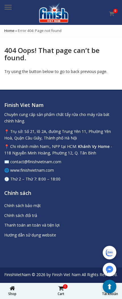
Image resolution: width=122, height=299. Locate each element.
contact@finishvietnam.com (35, 161)
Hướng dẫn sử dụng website (30, 235)
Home (9, 30)
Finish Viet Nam (66, 274)
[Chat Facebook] (109, 269)
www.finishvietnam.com (32, 170)
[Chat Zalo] (109, 252)
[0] (111, 13)
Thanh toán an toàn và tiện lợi (32, 225)
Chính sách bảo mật (22, 205)
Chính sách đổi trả (20, 215)
